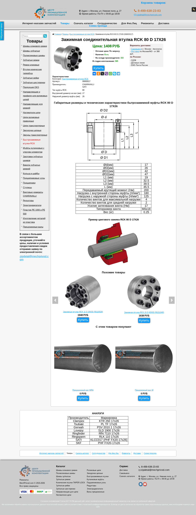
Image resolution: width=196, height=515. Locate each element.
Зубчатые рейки (31, 78)
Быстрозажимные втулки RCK (31, 142)
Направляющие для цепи (67, 492)
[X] (102, 73)
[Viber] (106, 73)
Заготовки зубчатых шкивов (33, 158)
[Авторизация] (194, 9)
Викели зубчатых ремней (31, 167)
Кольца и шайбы (31, 173)
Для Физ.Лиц (129, 23)
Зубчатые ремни (31, 60)
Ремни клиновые (31, 65)
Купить (98, 68)
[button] (55, 300)
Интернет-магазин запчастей (39, 23)
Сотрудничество (107, 23)
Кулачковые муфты (95, 479)
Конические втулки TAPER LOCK (70, 483)
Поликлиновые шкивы (34, 55)
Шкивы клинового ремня (35, 46)
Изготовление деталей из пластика (34, 220)
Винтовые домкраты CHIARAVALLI (33, 194)
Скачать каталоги (127, 476)
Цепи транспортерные (34, 126)
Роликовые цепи (94, 470)
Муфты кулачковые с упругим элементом (33, 150)
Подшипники (29, 183)
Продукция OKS (31, 87)
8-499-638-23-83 (149, 466)
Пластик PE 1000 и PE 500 (34, 212)
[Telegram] (118, 73)
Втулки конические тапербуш (32, 71)
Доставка (163, 23)
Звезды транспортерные (35, 135)
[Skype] (114, 73)
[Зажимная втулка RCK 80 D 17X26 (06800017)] (69, 59)
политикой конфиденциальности (96, 504)
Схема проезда (98, 25)
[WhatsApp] (110, 73)
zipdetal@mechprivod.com (149, 15)
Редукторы (28, 200)
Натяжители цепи (31, 112)
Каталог (60, 466)
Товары (64, 23)
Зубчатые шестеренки (34, 82)
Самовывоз (136, 49)
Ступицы (27, 187)
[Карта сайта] (21, 497)
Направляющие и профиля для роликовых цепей (35, 96)
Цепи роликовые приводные (31, 119)
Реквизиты (147, 23)
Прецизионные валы (33, 227)
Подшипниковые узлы (34, 178)
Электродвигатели (32, 205)
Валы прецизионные (95, 492)
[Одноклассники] (98, 73)
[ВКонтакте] (94, 73)
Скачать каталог (83, 23)
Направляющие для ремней (33, 106)
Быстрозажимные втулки (97, 476)
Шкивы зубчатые (31, 51)
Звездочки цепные (32, 130)
